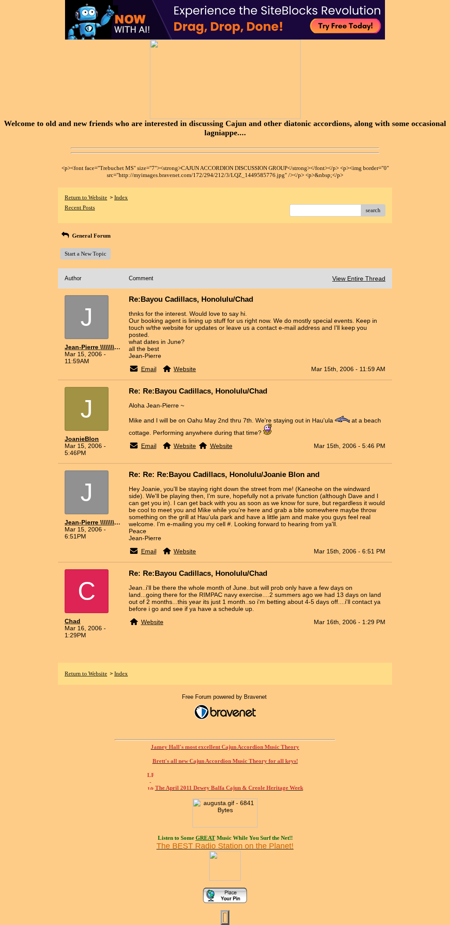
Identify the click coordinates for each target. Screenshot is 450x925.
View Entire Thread (358, 278)
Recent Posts (80, 207)
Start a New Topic (85, 253)
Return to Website (86, 197)
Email (148, 368)
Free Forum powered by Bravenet (225, 697)
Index (121, 197)
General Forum (91, 235)
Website (185, 368)
